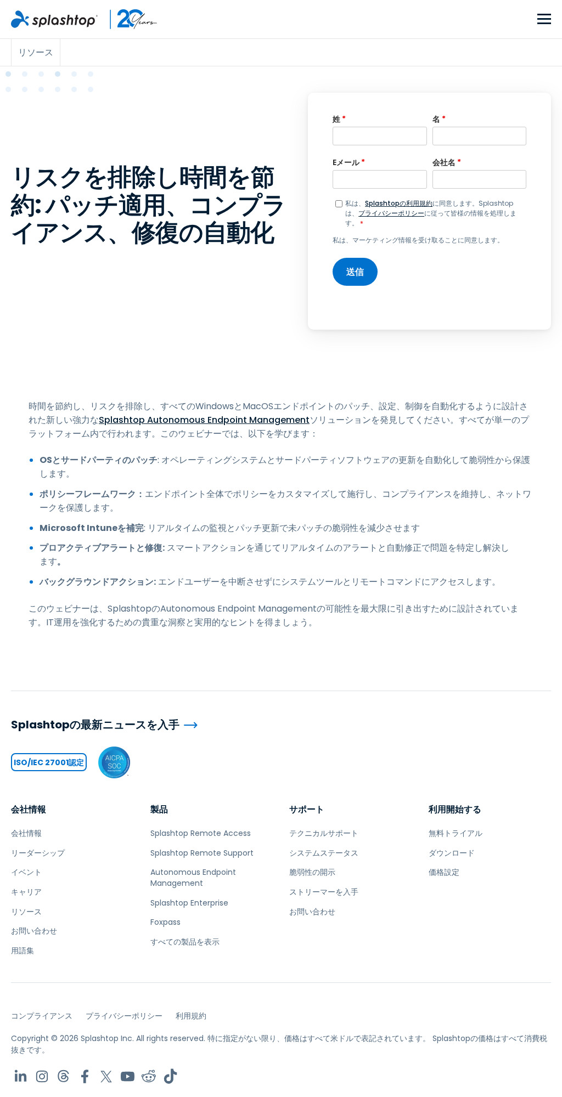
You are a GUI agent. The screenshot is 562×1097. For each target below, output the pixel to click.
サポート (306, 809)
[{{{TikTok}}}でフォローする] (170, 1076)
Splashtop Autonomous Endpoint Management (204, 420)
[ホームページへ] (54, 19)
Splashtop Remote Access (200, 833)
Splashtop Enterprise (189, 902)
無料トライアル (455, 833)
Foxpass (165, 922)
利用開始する (455, 809)
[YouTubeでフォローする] (127, 1076)
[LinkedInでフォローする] (20, 1076)
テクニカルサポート (323, 833)
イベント (26, 872)
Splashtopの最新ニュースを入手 (95, 724)
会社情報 (28, 809)
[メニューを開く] (544, 19)
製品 (159, 809)
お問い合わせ (34, 930)
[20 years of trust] (128, 19)
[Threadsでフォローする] (63, 1076)
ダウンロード (452, 852)
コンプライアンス (41, 1015)
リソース (26, 911)
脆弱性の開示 (312, 872)
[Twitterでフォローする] (106, 1076)
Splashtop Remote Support (202, 852)
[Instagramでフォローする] (42, 1076)
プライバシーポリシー (391, 213)
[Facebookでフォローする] (84, 1076)
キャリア (26, 891)
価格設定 (444, 872)
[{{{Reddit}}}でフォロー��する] (149, 1076)
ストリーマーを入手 (323, 891)
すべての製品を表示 (185, 941)
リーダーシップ (38, 852)
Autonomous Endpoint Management (193, 878)
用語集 (22, 950)
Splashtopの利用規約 (398, 203)
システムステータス (323, 852)
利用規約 (191, 1015)
